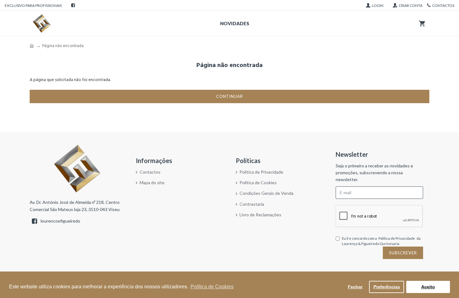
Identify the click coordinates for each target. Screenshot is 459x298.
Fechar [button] (355, 286)
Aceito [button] (428, 286)
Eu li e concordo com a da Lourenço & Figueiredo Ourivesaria (381, 241)
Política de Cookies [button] (212, 286)
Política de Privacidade (396, 238)
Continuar (229, 96)
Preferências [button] (386, 286)
